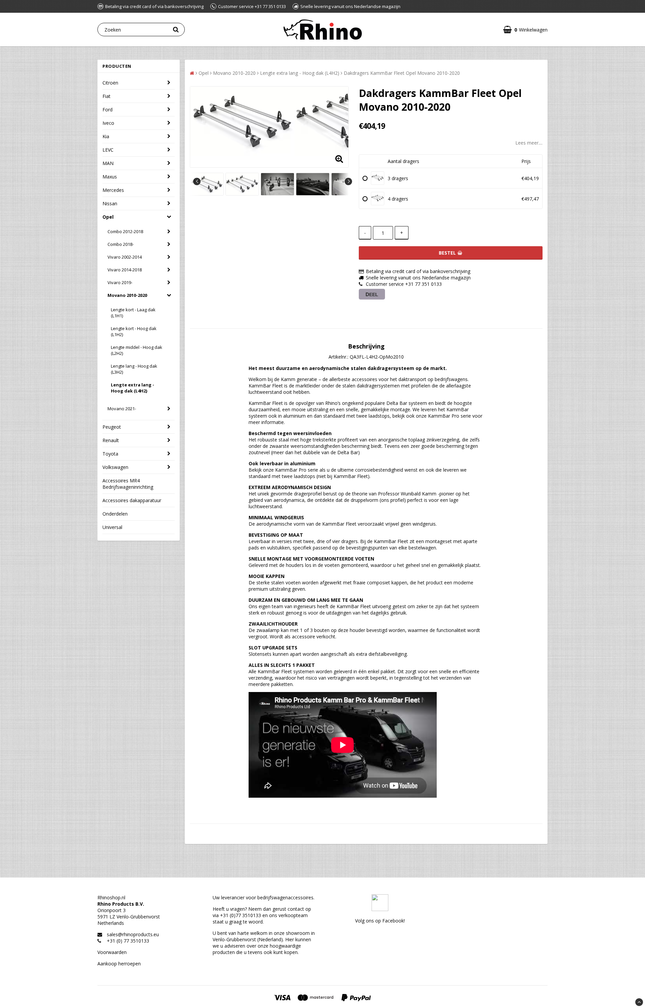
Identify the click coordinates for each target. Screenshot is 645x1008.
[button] (525, 29)
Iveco (108, 123)
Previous (197, 181)
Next (348, 181)
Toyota (110, 453)
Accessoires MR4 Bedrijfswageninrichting (127, 483)
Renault (110, 440)
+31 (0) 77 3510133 (128, 941)
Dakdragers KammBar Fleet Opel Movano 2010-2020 (402, 73)
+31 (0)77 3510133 (240, 915)
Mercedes (113, 190)
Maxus (109, 176)
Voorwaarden (112, 952)
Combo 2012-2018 (125, 231)
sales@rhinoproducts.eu (133, 934)
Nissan (109, 203)
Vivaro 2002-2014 (125, 257)
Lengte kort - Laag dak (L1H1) (133, 313)
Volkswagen (115, 467)
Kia (105, 136)
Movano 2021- (122, 409)
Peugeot (111, 427)
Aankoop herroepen (119, 963)
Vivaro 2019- (120, 282)
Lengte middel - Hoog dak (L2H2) (136, 350)
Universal (112, 527)
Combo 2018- (121, 244)
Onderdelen (115, 514)
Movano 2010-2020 (127, 295)
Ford (107, 109)
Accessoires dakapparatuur (131, 500)
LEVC (108, 150)
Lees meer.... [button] (529, 143)
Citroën (110, 82)
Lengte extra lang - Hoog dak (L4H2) (132, 388)
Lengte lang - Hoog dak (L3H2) (134, 369)
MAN (108, 163)
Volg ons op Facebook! (380, 920)
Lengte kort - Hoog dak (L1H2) (134, 331)
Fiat (106, 96)
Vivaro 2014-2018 (125, 270)
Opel (108, 217)
